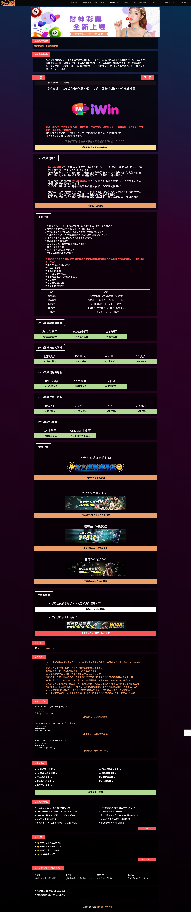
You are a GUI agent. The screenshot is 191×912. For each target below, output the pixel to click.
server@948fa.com (46, 648)
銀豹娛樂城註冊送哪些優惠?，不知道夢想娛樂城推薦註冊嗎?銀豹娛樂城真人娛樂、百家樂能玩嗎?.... (92, 687)
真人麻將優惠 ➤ (106, 781)
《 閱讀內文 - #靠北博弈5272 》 (95, 734)
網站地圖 (108, 907)
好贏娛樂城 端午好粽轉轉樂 (110, 812)
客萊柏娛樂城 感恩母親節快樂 (111, 823)
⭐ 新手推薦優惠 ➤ (108, 773)
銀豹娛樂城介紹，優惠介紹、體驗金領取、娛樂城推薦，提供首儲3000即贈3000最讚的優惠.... (89, 680)
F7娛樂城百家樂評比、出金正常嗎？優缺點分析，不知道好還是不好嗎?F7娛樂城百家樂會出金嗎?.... (92, 693)
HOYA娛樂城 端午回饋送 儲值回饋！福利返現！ (57, 812)
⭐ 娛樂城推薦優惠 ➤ (47, 773)
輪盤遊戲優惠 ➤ (44, 785)
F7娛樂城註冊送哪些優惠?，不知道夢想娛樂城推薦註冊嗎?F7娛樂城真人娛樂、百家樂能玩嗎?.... (90, 690)
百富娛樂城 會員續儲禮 (47, 819)
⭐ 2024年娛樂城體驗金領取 (49, 847)
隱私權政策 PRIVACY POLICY (51, 895)
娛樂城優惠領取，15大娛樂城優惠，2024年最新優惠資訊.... (73, 671)
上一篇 (38, 77)
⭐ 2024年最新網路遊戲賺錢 (49, 843)
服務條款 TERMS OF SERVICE (51, 891)
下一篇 (147, 77)
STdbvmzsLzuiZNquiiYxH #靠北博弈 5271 (54, 740)
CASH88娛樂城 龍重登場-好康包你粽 (114, 819)
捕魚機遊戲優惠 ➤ (45, 781)
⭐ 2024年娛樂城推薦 (46, 854)
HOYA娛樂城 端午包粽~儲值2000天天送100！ (118, 808)
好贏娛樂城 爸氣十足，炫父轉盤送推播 (53, 808)
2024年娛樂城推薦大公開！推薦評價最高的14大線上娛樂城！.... (75, 674)
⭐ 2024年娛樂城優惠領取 (48, 850)
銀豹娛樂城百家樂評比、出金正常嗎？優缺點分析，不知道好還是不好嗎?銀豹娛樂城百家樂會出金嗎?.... (94, 684)
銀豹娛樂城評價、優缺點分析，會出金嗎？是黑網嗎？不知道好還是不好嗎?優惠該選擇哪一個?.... (91, 677)
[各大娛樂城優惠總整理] (95, 467)
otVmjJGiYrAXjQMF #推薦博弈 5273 (52, 707)
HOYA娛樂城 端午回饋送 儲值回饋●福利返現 (56, 815)
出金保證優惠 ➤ (44, 777)
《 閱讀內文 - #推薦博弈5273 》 (95, 717)
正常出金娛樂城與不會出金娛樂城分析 (51, 46)
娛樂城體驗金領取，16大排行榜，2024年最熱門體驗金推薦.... (74, 668)
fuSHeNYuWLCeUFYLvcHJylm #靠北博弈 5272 (56, 723)
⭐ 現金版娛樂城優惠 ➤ (110, 769)
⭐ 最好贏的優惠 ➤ (46, 769)
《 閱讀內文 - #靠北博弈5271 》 (95, 751)
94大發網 (100, 907)
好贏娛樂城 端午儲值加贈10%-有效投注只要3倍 (119, 815)
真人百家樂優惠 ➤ (107, 777)
